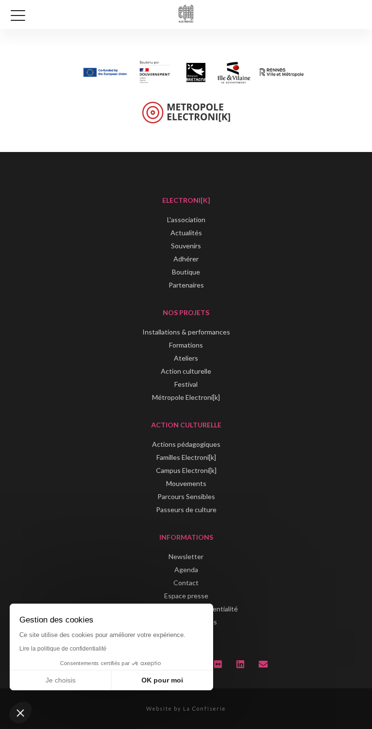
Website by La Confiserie (186, 708)
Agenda (186, 569)
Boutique (186, 272)
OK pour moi (162, 680)
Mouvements (186, 483)
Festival (186, 384)
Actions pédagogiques (186, 444)
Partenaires (186, 285)
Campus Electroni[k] (186, 470)
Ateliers (186, 358)
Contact (186, 582)
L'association (186, 219)
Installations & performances (186, 332)
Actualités (186, 232)
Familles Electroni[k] (186, 457)
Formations (186, 345)
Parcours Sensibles (186, 496)
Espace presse (186, 596)
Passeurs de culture (186, 509)
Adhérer (186, 259)
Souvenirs (186, 246)
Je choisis (61, 680)
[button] (20, 712)
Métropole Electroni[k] (186, 397)
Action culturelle (186, 371)
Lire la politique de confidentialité (63, 648)
